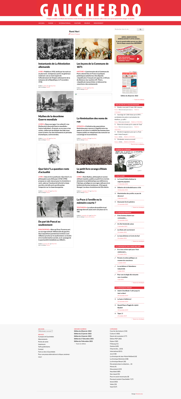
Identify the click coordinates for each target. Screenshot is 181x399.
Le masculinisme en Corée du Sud (128, 236)
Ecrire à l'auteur (75, 34)
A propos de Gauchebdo (46, 336)
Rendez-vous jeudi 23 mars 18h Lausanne (129, 107)
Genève (86, 140)
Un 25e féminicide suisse (125, 224)
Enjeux (86, 89)
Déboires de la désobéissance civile (129, 187)
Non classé (113, 374)
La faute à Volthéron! (124, 299)
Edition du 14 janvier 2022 (82, 336)
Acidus (120, 136)
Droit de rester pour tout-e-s (126, 109)
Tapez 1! (120, 313)
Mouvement (114, 369)
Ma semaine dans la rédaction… (120, 364)
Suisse (112, 382)
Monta (112, 366)
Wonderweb (139, 394)
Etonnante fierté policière (126, 202)
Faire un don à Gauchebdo (46, 352)
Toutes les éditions (139, 99)
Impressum (41, 344)
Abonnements (42, 339)
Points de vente (43, 342)
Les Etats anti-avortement (126, 230)
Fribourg (113, 344)
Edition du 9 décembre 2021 (83, 341)
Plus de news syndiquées (137, 144)
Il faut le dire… (114, 349)
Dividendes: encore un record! (126, 139)
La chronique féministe (117, 359)
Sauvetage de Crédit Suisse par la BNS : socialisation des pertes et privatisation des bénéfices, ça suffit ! (128, 117)
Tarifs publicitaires (44, 347)
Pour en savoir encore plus (118, 376)
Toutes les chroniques (138, 207)
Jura (111, 354)
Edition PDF (114, 339)
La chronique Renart (116, 361)
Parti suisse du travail (124, 122)
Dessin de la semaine (116, 336)
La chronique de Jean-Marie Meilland (122, 356)
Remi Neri (53, 86)
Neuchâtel (113, 371)
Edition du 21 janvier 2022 (82, 333)
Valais (112, 384)
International (114, 351)
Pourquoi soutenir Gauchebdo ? (120, 379)
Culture (48, 87)
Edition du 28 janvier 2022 (129, 96)
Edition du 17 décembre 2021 (84, 339)
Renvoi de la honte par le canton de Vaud (129, 124)
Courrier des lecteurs (90, 217)
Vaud (111, 387)
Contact (40, 349)
